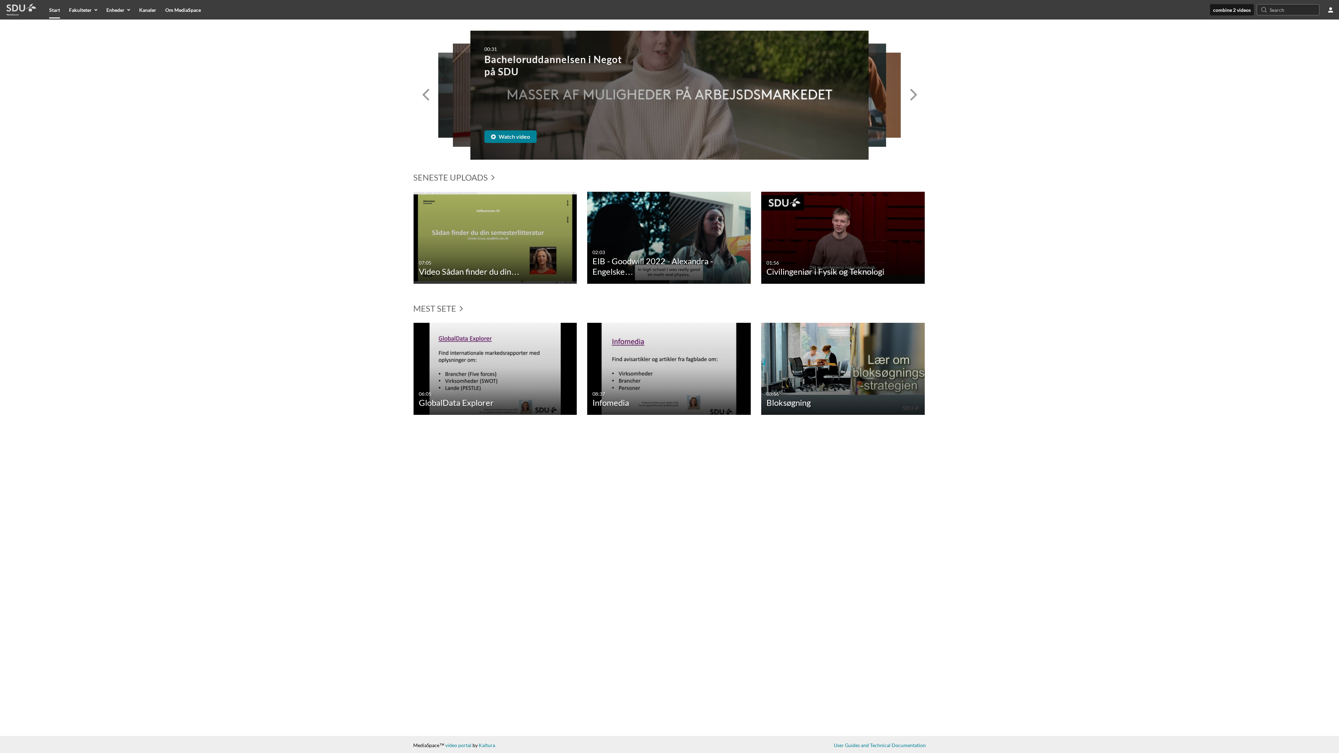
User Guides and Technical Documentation (880, 745)
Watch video (514, 136)
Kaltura (487, 745)
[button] (425, 95)
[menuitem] (54, 9)
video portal (458, 745)
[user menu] (1330, 9)
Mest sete (435, 308)
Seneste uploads (451, 177)
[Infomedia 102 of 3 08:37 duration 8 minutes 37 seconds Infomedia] (669, 368)
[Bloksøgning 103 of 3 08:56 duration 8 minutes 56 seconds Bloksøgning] (843, 368)
